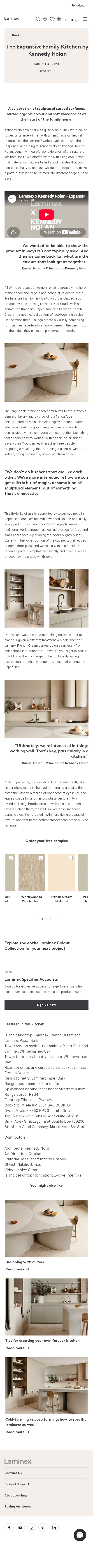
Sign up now (46, 1005)
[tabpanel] (61, 882)
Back (16, 35)
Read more (15, 1269)
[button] (80, 1535)
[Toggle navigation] (85, 20)
